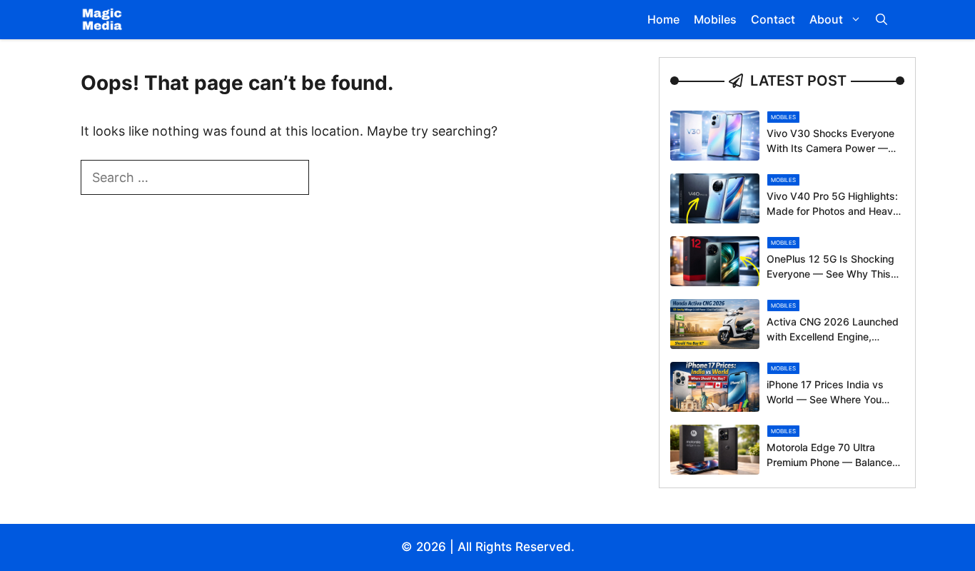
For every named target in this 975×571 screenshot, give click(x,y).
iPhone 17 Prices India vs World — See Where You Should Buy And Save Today (833, 399)
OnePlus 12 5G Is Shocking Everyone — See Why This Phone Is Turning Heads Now (835, 274)
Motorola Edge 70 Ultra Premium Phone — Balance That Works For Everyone (829, 462)
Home (663, 19)
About (826, 19)
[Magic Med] (102, 19)
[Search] (333, 179)
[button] (881, 19)
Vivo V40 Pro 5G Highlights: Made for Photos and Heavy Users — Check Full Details (833, 211)
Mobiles (715, 19)
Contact (773, 19)
